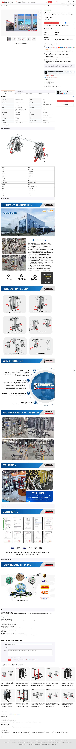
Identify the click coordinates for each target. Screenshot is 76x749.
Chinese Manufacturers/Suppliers (25, 740)
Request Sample (65, 25)
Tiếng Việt (63, 742)
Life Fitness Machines (26, 726)
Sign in (74, 2)
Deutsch (36, 742)
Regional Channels (51, 740)
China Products (16, 740)
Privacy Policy (54, 744)
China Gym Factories (15, 732)
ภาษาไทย (56, 742)
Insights (66, 740)
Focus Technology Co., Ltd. (31, 744)
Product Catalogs (17, 714)
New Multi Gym (58, 732)
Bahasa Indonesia (69, 742)
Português (19, 742)
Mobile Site (62, 740)
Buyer (49, 5)
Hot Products (11, 740)
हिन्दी (53, 742)
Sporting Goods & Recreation (8, 7)
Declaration (49, 744)
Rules (74, 5)
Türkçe (60, 742)
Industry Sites (45, 740)
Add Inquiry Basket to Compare (22, 43)
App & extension (61, 5)
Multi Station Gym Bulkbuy (24, 734)
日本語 (50, 742)
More (2, 737)
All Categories (5, 5)
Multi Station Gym (4, 716)
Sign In (46, 86)
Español (15, 742)
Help (55, 5)
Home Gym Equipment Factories (37, 732)
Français (23, 742)
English (12, 742)
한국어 (47, 742)
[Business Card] (73, 96)
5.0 (61, 93)
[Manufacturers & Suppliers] (7, 2)
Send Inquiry (51, 22)
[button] (51, 94)
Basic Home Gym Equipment (7, 726)
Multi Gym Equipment (5, 734)
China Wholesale (33, 740)
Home (2, 7)
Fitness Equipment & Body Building (19, 7)
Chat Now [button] (68, 22)
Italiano (32, 742)
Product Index (57, 740)
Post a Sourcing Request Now (32, 659)
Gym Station (65, 732)
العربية (44, 742)
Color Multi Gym (14, 734)
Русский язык (28, 742)
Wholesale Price (39, 740)
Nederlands (40, 742)
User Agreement (44, 744)
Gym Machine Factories (25, 732)
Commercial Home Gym (49, 732)
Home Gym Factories (5, 732)
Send (9, 659)
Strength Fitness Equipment (30, 7)
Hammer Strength (17, 726)
